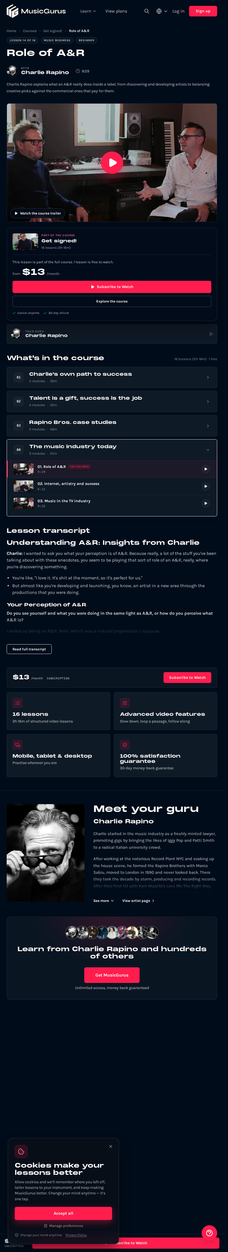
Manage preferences (66, 1226)
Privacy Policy (76, 1235)
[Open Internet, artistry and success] (112, 486)
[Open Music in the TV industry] (112, 503)
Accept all (63, 1213)
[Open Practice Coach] (209, 1233)
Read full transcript (29, 649)
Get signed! (52, 31)
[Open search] (147, 11)
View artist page (136, 901)
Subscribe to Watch (115, 286)
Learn (85, 11)
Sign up (203, 11)
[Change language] (162, 11)
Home (11, 31)
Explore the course (112, 301)
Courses (30, 31)
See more (101, 901)
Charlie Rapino (45, 72)
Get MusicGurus (111, 975)
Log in (178, 11)
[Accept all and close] (110, 1146)
